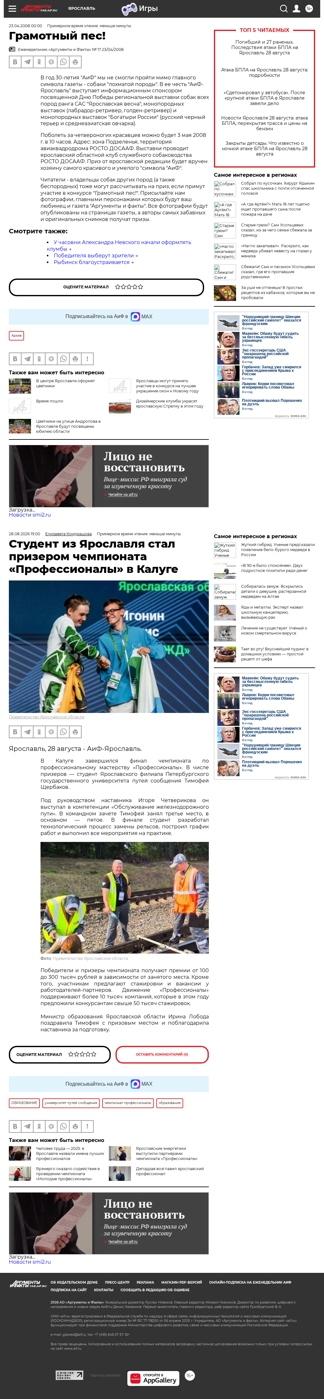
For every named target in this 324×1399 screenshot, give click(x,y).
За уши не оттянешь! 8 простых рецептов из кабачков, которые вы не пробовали (278, 292)
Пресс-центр (117, 1282)
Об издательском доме (74, 1282)
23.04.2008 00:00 (25, 25)
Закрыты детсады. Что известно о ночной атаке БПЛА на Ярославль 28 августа (265, 149)
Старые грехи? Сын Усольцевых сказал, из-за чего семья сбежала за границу (276, 230)
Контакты (103, 1290)
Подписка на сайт (69, 1290)
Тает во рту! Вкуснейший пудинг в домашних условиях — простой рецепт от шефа (274, 654)
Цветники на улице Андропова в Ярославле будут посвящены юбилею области (68, 426)
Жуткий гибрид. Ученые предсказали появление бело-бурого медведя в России (278, 549)
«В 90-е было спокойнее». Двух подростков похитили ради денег (274, 568)
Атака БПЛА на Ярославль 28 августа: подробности (264, 72)
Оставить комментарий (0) (162, 1054)
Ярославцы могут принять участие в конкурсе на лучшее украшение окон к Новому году (167, 385)
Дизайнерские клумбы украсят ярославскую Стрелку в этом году (169, 403)
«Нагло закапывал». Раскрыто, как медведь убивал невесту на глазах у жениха (276, 250)
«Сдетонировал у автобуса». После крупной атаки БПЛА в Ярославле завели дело (264, 98)
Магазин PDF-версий (181, 1282)
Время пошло (49, 401)
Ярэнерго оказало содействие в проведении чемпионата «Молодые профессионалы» (68, 1173)
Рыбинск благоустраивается (92, 262)
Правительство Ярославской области (46, 717)
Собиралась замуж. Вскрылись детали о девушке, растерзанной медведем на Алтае (273, 591)
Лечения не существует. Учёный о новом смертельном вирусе (274, 630)
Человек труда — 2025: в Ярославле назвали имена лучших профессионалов (70, 1153)
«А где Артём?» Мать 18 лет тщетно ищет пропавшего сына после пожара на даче (275, 209)
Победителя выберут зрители (94, 256)
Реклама (145, 1282)
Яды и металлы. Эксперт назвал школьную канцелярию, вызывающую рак (272, 612)
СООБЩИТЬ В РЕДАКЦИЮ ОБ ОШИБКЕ (155, 1290)
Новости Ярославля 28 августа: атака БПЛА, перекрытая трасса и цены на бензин (264, 123)
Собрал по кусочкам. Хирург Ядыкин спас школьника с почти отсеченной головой (278, 188)
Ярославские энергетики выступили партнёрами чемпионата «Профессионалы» (166, 1153)
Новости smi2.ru (30, 515)
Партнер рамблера (105, 1375)
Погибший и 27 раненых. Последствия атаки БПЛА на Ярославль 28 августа (264, 48)
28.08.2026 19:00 (24, 533)
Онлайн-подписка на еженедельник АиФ (250, 1282)
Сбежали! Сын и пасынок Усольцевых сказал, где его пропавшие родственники (278, 271)
